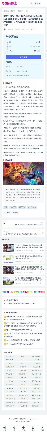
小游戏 (36, 377)
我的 (32, 430)
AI (23, 356)
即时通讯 (10, 374)
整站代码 (18, 261)
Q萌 (23, 359)
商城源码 (23, 374)
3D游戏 (10, 356)
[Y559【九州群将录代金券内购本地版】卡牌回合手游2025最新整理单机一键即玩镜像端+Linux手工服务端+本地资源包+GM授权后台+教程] (8, 248)
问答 (23, 430)
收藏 (8, 213)
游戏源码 (20, 11)
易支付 (23, 388)
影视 (23, 381)
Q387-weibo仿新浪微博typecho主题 (19, 330)
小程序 (10, 381)
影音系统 (36, 381)
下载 (5, 207)
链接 (16, 213)
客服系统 (10, 377)
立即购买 (23, 57)
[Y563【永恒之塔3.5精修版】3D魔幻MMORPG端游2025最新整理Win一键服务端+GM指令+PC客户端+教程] (8, 281)
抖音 (23, 384)
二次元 (36, 363)
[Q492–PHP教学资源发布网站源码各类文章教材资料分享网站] (8, 259)
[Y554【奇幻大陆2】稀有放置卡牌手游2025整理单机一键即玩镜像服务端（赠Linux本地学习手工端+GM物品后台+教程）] (8, 270)
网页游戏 (10, 398)
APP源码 (36, 356)
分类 (14, 430)
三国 (36, 359)
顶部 (42, 430)
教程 (10, 388)
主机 (23, 363)
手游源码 (18, 250)
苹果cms (36, 398)
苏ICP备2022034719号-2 (23, 421)
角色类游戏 (32, 207)
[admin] (4, 29)
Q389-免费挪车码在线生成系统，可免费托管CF (23, 340)
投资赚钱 (10, 384)
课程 (36, 402)
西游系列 (10, 402)
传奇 (23, 367)
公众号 (36, 367)
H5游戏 (10, 359)
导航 (23, 377)
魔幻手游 (36, 406)
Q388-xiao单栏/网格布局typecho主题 (19, 344)
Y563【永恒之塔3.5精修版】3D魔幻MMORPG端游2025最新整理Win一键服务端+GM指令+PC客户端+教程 (29, 280)
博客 (23, 370)
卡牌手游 (13, 207)
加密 (10, 370)
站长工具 (36, 391)
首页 (13, 11)
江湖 (23, 391)
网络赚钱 (36, 395)
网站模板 (23, 395)
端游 (10, 395)
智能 (36, 388)
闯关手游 (10, 406)
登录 (38, 3)
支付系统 (36, 384)
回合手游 (22, 207)
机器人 (10, 391)
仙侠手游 (10, 367)
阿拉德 (23, 406)
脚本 (23, 398)
